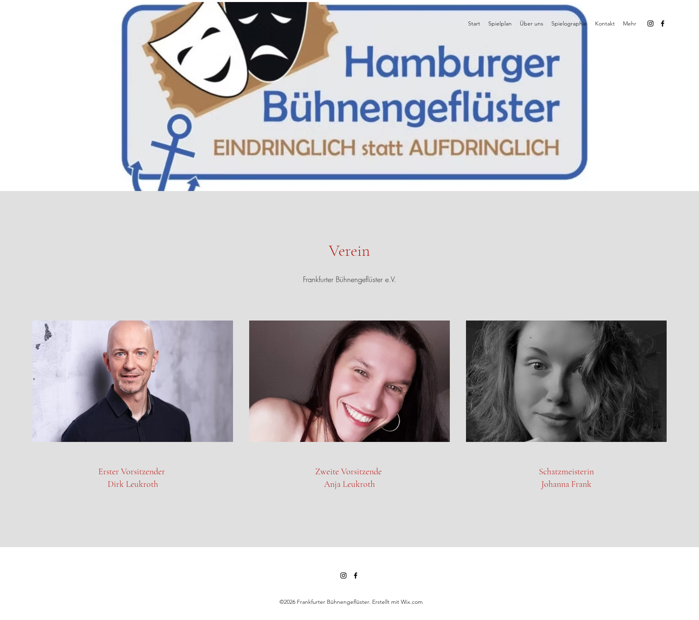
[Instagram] (650, 23)
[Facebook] (663, 23)
